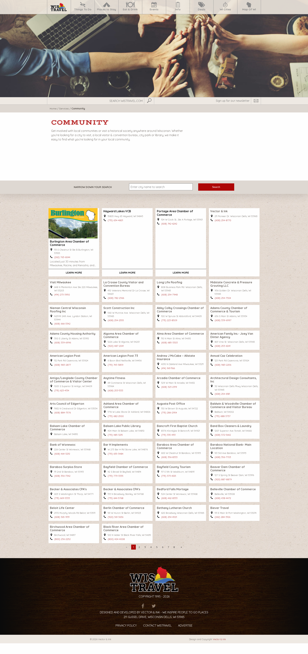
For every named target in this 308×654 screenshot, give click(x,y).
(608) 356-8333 (169, 457)
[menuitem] (59, 7)
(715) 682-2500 (116, 416)
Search (216, 187)
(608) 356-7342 (62, 475)
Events (154, 9)
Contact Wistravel (157, 625)
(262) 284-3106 (222, 517)
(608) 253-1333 (115, 390)
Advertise (185, 625)
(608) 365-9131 (62, 517)
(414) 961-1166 (168, 368)
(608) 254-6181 (222, 393)
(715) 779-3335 (115, 475)
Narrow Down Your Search (93, 187)
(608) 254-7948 (169, 294)
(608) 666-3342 (62, 323)
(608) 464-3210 (62, 453)
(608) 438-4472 (223, 498)
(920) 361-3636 (115, 517)
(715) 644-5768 (115, 498)
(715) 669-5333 (62, 498)
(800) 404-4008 (116, 539)
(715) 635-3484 (115, 453)
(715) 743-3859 (115, 364)
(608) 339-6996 (62, 342)
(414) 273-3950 (62, 294)
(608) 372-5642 (223, 434)
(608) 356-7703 (223, 457)
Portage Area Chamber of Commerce (175, 212)
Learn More (74, 272)
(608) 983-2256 (223, 364)
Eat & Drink (130, 9)
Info (178, 9)
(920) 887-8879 (223, 479)
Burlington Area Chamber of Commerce (69, 243)
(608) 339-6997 (223, 320)
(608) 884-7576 (62, 412)
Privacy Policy (126, 625)
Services (64, 108)
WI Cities (225, 9)
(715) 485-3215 (115, 434)
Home (53, 108)
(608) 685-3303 (169, 342)
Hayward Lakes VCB (117, 211)
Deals (201, 9)
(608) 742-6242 (169, 223)
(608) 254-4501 (169, 517)
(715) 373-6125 (168, 475)
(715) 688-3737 (222, 416)
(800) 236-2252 (62, 539)
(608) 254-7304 (223, 298)
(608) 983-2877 (62, 364)
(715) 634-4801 (115, 220)
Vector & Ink (219, 639)
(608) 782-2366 (116, 298)
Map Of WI (249, 9)
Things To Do (82, 9)
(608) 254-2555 (116, 320)
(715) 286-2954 (169, 412)
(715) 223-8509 (169, 320)
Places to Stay (106, 9)
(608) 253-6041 (222, 345)
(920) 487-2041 (116, 345)
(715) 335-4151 (168, 434)
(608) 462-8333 (169, 498)
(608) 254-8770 (223, 220)
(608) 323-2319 (169, 386)
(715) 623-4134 (61, 390)
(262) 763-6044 (62, 257)
